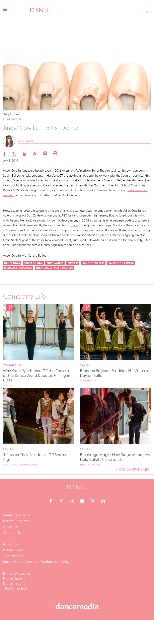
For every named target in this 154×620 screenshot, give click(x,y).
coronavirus (55, 263)
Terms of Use (13, 556)
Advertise (10, 527)
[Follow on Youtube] (82, 501)
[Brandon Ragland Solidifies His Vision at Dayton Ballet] (115, 359)
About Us (10, 544)
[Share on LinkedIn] (24, 153)
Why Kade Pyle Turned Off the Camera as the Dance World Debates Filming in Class (36, 375)
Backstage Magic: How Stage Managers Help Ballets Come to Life (115, 457)
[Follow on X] (61, 501)
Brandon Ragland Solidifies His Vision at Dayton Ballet (115, 373)
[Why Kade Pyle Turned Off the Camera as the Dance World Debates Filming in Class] (38, 359)
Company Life (13, 119)
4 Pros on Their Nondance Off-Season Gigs (35, 457)
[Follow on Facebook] (51, 501)
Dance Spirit (12, 578)
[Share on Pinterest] (34, 153)
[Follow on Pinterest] (92, 501)
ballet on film (33, 263)
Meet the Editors (16, 515)
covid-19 (73, 263)
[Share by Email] (45, 153)
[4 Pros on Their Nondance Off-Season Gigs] (38, 443)
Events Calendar (16, 521)
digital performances (18, 268)
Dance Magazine (16, 573)
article (74, 225)
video (141, 215)
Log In (147, 11)
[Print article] (55, 153)
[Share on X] (14, 153)
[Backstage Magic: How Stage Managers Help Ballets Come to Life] (115, 443)
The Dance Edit (15, 588)
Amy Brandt (25, 141)
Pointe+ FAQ (13, 550)
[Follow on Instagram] (71, 501)
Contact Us (12, 532)
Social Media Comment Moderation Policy (36, 561)
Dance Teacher (14, 583)
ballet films (12, 263)
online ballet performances (54, 268)
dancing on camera (121, 263)
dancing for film (93, 263)
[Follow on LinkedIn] (103, 501)
